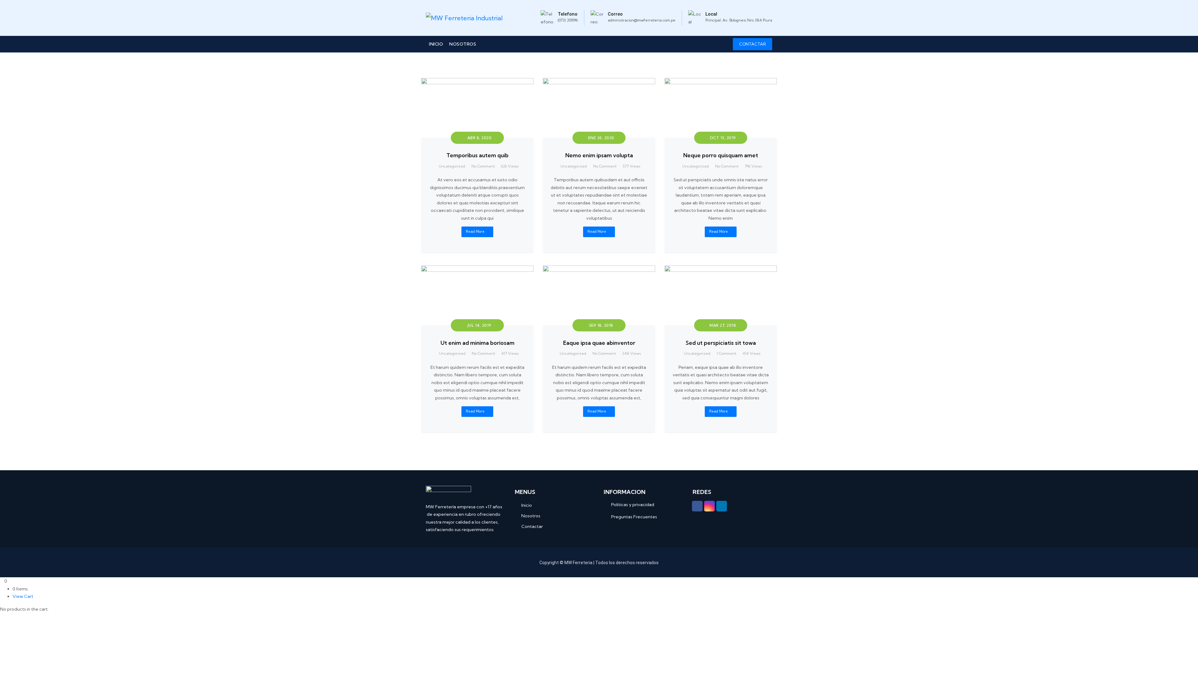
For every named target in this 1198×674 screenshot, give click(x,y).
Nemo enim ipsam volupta (599, 155)
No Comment (483, 166)
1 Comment (726, 353)
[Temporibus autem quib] (477, 82)
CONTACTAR (752, 44)
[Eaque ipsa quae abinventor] (599, 269)
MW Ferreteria (578, 562)
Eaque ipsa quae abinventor (599, 342)
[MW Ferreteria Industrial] (464, 18)
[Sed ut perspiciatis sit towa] (721, 269)
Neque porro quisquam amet (720, 155)
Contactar (532, 526)
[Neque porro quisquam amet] (721, 82)
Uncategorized (452, 166)
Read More (475, 231)
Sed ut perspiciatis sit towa (721, 342)
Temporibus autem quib (477, 155)
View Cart (22, 596)
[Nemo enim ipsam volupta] (599, 82)
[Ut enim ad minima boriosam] (477, 269)
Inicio (436, 44)
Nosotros (462, 44)
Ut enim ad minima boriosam (477, 342)
